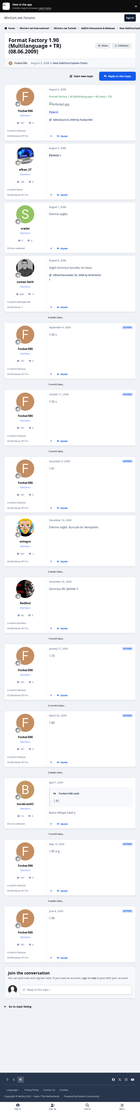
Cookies (64, 1090)
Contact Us (49, 1090)
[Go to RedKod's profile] (25, 589)
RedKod (25, 603)
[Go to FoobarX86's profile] (10, 63)
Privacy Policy (31, 1090)
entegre (25, 541)
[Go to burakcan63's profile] (25, 790)
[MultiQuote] (51, 136)
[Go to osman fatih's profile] (25, 268)
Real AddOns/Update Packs (70, 63)
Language (12, 1090)
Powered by (81, 1096)
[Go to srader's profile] (25, 214)
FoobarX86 (20, 63)
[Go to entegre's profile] (25, 527)
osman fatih (25, 282)
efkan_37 (25, 170)
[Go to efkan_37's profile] (25, 155)
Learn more (7, 6)
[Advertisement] (70, 1040)
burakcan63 (25, 804)
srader (25, 228)
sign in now (89, 978)
